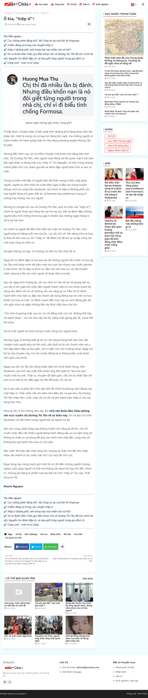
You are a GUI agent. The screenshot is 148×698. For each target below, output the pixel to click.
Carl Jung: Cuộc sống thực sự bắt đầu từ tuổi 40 (17, 604)
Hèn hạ (43, 534)
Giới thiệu (142, 693)
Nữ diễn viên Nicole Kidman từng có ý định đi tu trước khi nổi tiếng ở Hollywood (113, 190)
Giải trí (85, 4)
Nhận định (55, 534)
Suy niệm (43, 4)
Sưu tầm (78, 534)
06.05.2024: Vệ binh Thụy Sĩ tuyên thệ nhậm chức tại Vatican (122, 112)
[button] (143, 4)
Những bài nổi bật (125, 667)
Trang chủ (9, 13)
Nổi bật (67, 534)
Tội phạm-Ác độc (23, 13)
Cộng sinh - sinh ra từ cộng (23, 62)
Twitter (38, 546)
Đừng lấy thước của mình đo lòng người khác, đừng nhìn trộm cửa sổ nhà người (79, 607)
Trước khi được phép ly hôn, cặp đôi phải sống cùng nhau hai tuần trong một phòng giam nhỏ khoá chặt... (124, 73)
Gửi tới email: (80, 667)
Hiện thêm (88, 578)
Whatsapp (52, 546)
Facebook (23, 546)
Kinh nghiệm (101, 4)
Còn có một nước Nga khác (18, 636)
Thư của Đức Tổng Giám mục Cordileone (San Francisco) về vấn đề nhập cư (135, 190)
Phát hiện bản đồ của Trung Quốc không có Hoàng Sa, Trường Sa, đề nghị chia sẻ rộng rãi (124, 61)
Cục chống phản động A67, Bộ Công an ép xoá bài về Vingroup (43, 40)
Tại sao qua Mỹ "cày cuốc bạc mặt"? (47, 604)
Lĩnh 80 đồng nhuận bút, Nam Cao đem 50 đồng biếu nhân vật (78, 638)
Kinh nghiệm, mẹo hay (127, 680)
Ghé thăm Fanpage (71, 671)
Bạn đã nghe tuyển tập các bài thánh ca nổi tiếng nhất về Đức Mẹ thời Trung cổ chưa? (123, 85)
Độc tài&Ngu (31, 534)
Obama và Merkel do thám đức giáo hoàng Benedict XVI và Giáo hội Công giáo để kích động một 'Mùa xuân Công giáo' (114, 234)
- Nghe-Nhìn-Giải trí (117, 150)
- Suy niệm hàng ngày (118, 140)
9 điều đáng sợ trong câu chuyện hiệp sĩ (30, 45)
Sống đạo (59, 4)
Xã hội (73, 4)
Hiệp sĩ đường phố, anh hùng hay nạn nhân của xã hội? (39, 49)
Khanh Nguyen (13, 486)
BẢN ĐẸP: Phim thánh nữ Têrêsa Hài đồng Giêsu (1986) (122, 103)
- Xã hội (18, 534)
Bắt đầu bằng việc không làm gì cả (134, 223)
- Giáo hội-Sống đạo (117, 145)
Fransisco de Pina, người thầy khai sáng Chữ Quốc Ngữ (47, 638)
